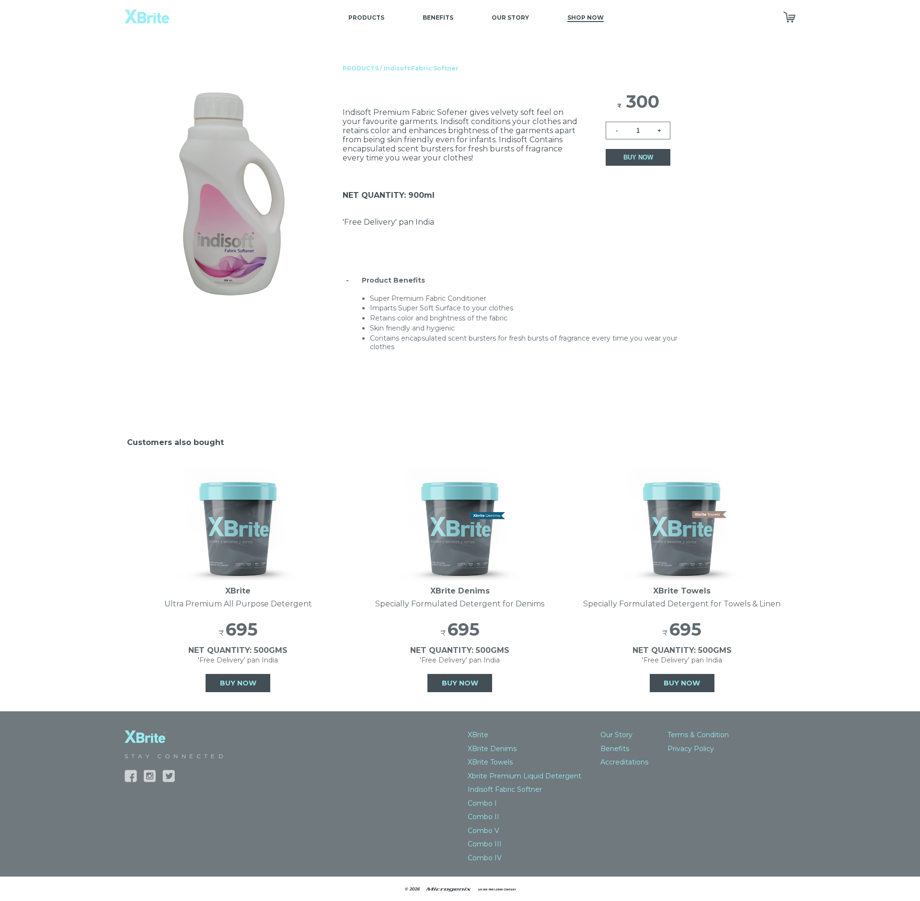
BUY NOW (638, 157)
